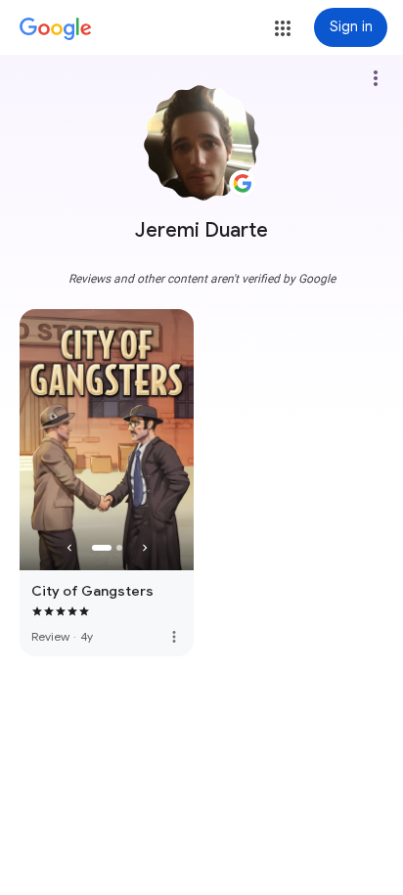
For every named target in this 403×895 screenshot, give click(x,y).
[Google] (56, 29)
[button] (282, 28)
